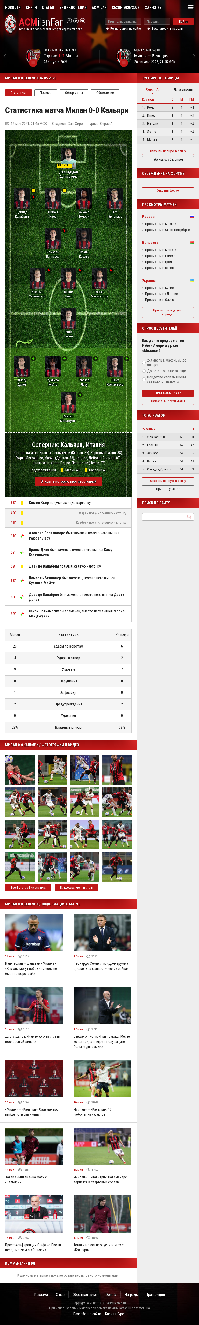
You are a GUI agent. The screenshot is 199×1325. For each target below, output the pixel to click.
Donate (111, 1294)
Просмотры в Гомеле (160, 256)
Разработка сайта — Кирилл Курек (99, 1314)
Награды (132, 1294)
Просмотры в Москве (160, 224)
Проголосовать (168, 393)
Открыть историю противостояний (68, 481)
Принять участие (168, 489)
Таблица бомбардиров (168, 159)
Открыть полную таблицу (168, 151)
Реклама (41, 1294)
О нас (60, 1294)
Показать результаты (168, 401)
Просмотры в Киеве (159, 288)
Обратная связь (85, 1294)
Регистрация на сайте (125, 28)
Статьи (48, 7)
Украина (149, 280)
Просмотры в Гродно (160, 262)
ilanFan (41, 22)
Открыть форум (168, 190)
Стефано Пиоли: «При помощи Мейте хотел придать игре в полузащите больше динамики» (102, 1041)
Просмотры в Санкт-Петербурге (167, 230)
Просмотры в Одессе (160, 300)
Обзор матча (74, 93)
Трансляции (156, 1294)
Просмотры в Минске (160, 250)
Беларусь (150, 242)
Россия (148, 216)
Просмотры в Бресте (159, 268)
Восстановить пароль (167, 28)
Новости (13, 7)
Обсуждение (105, 93)
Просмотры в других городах (168, 312)
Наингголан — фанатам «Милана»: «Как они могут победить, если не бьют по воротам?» (31, 968)
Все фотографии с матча (28, 887)
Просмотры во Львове (161, 294)
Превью (46, 93)
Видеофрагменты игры (76, 887)
